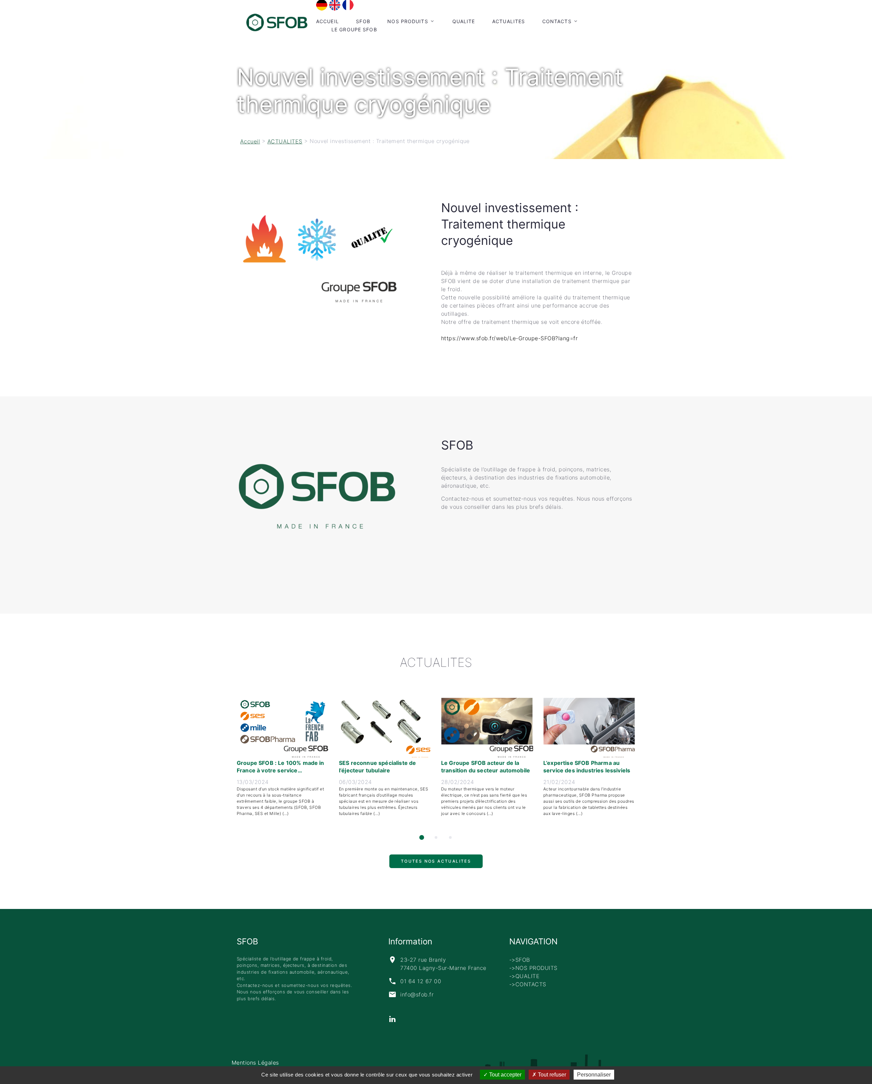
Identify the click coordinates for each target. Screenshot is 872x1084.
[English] (334, 4)
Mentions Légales (255, 1062)
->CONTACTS (527, 984)
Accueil (327, 21)
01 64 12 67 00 (420, 981)
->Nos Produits (533, 967)
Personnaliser (594, 1075)
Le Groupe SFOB (354, 29)
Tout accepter (504, 1075)
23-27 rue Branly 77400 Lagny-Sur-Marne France (443, 963)
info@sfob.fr (417, 994)
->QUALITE (524, 976)
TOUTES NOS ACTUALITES (436, 864)
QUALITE (463, 21)
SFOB (363, 21)
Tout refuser (551, 1075)
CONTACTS (557, 21)
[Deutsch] (321, 4)
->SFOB (519, 959)
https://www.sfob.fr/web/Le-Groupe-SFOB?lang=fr (509, 338)
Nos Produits (407, 21)
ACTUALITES (508, 21)
